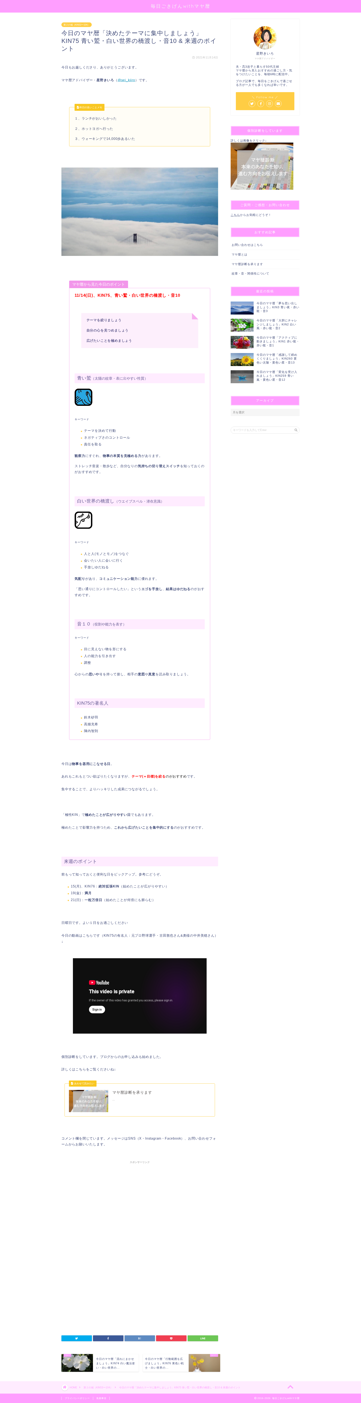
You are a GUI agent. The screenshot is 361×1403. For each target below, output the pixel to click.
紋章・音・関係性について (250, 273)
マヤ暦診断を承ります (247, 264)
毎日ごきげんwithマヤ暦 (180, 6)
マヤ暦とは (239, 254)
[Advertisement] (139, 1213)
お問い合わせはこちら (247, 244)
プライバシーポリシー (77, 1398)
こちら (235, 215)
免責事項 (101, 1398)
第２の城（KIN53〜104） (77, 24)
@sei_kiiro (126, 80)
